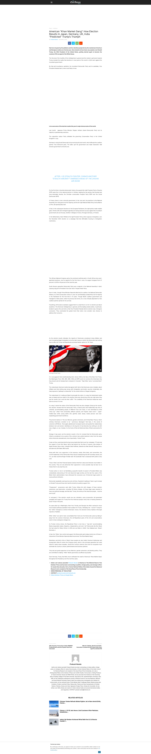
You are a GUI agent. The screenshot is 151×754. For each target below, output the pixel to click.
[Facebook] (69, 43)
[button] (51, 2)
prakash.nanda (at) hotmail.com (66, 573)
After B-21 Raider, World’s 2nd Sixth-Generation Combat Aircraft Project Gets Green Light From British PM (89, 647)
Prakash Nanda (54, 39)
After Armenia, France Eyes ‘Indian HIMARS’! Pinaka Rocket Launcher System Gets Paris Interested (61, 647)
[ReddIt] (80, 43)
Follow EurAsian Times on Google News (62, 575)
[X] (73, 43)
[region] (75, 17)
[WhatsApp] (77, 43)
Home (50, 28)
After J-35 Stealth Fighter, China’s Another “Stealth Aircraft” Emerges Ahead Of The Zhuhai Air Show (75, 178)
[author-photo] (75, 662)
